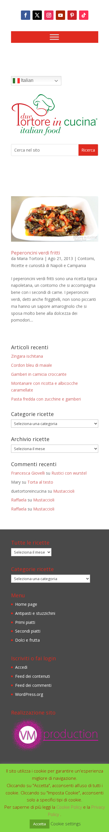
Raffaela (18, 500)
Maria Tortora (30, 258)
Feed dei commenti (33, 685)
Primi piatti (25, 622)
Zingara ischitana (27, 356)
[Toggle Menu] (54, 37)
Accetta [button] (39, 823)
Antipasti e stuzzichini (35, 613)
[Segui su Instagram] (48, 15)
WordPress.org (29, 694)
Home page (26, 604)
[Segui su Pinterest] (72, 15)
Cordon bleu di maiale (31, 365)
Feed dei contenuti (32, 676)
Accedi (21, 667)
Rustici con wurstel (69, 473)
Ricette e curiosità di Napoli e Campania (48, 265)
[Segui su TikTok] (83, 15)
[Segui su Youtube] (60, 15)
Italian (26, 80)
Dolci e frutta (27, 640)
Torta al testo (40, 482)
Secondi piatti (27, 631)
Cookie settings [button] (66, 823)
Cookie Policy (69, 807)
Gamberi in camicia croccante (39, 374)
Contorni (86, 258)
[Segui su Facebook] (25, 15)
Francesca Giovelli (28, 473)
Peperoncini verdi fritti (35, 253)
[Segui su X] (37, 15)
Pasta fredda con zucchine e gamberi (46, 399)
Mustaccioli (63, 491)
